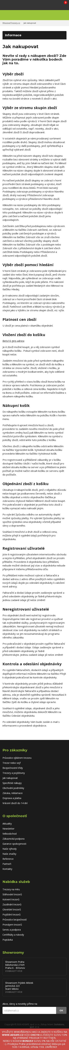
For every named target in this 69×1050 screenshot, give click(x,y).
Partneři (7, 863)
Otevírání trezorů (12, 909)
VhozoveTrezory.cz (11, 23)
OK (61, 1010)
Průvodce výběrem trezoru (17, 757)
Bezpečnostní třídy (13, 767)
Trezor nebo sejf (12, 762)
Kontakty (7, 868)
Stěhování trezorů (12, 894)
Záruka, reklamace (13, 793)
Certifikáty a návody (13, 934)
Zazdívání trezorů (12, 904)
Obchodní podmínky (13, 788)
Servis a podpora (12, 929)
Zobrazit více (13, 971)
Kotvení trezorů (11, 899)
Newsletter (8, 828)
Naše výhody (10, 848)
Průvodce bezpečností (15, 919)
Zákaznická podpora (13, 838)
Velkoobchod (10, 833)
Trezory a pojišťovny (14, 772)
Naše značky (9, 853)
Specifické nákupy (12, 783)
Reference (8, 858)
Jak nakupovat (30, 23)
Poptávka (8, 939)
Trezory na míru (11, 889)
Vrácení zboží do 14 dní (15, 803)
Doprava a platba (12, 798)
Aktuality (7, 823)
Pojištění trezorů (12, 914)
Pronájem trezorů (12, 924)
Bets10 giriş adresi (13, 340)
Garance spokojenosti (14, 843)
